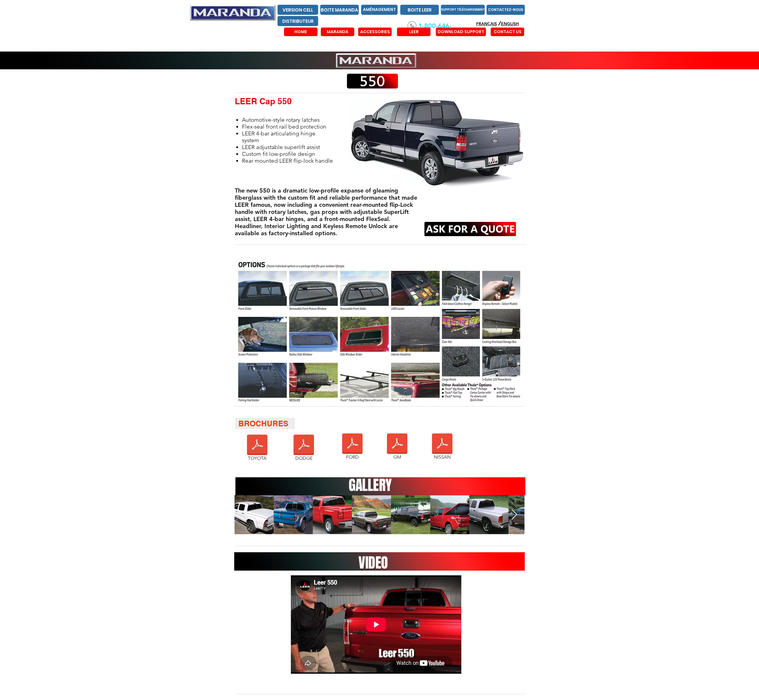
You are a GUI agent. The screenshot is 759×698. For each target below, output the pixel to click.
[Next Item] (514, 515)
